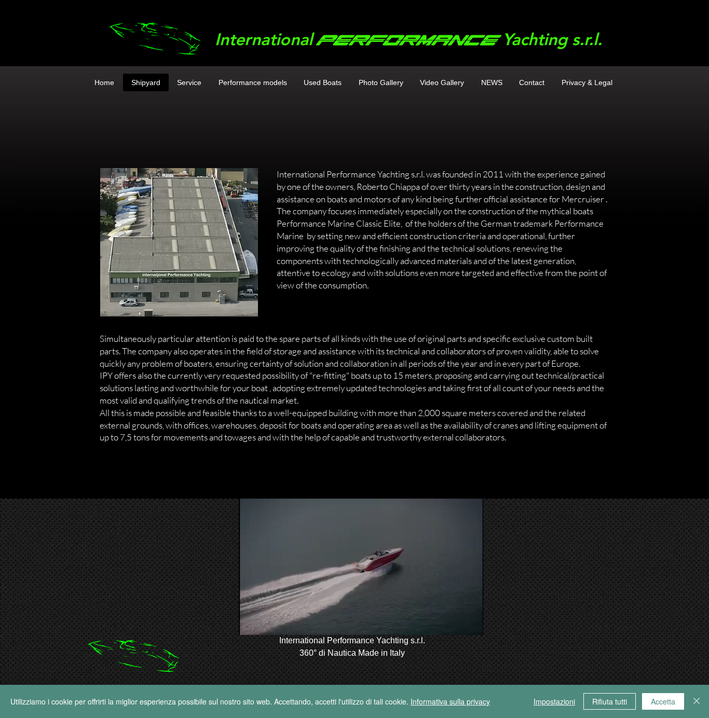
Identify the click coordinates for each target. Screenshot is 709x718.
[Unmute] (270, 621)
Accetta (663, 701)
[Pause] (252, 621)
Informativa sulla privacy (450, 701)
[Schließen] (696, 701)
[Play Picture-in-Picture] (451, 621)
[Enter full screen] (469, 621)
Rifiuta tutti (609, 701)
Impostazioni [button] (554, 701)
